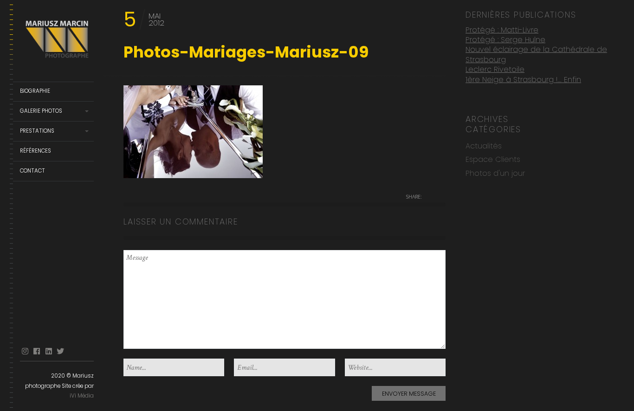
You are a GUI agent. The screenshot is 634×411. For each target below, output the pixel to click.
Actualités (484, 146)
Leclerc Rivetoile (495, 69)
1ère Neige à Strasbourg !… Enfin (523, 79)
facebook (37, 351)
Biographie (35, 91)
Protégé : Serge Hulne (505, 40)
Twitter (60, 351)
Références (35, 150)
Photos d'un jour (495, 173)
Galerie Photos (41, 111)
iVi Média (82, 395)
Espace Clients (493, 159)
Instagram (25, 351)
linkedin (49, 351)
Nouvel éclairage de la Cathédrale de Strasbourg (536, 54)
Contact (32, 170)
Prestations (37, 131)
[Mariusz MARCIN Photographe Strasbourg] (57, 41)
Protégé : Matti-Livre (502, 30)
